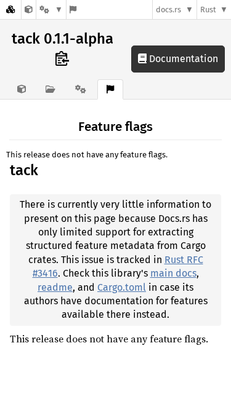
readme (55, 287)
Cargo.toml (121, 287)
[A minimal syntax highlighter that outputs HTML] (29, 9)
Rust (208, 9)
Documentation (182, 59)
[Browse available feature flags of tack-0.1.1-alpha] (73, 9)
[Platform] (51, 9)
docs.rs (168, 9)
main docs (173, 273)
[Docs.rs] (10, 9)
